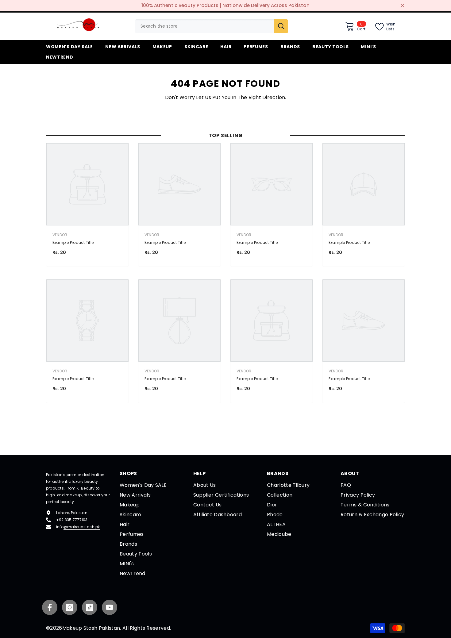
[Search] (211, 26)
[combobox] (204, 26)
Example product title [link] (73, 242)
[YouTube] (109, 607)
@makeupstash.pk (82, 526)
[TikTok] (89, 607)
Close (402, 5)
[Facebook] (49, 607)
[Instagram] (69, 607)
